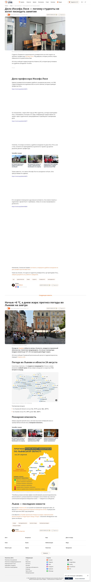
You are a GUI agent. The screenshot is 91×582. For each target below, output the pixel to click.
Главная (6, 5)
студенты (34, 279)
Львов (11, 5)
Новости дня (8, 547)
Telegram (50, 562)
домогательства (20, 279)
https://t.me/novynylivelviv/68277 (19, 121)
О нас (27, 560)
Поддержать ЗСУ (74, 2)
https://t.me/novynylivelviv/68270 (19, 176)
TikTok (70, 560)
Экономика (41, 2)
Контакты (28, 563)
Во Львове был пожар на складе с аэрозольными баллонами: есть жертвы (34, 165)
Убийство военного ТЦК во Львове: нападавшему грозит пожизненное (51, 440)
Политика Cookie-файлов (11, 567)
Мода (67, 542)
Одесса (27, 547)
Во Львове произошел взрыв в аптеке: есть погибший (17, 165)
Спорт (47, 2)
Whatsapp (50, 571)
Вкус (47, 537)
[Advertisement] (34, 71)
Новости (29, 2)
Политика (48, 547)
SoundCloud (72, 566)
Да (68, 578)
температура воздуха (44, 523)
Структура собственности (32, 567)
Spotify (71, 564)
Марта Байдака (19, 285)
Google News (72, 562)
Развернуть (45, 553)
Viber (49, 564)
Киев (6, 542)
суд (13, 279)
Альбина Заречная (20, 531)
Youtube (50, 560)
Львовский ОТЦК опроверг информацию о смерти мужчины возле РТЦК (51, 165)
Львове (21, 348)
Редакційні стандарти (10, 565)
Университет (42, 279)
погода (14, 523)
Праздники (69, 547)
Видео (60, 2)
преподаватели (51, 279)
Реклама (28, 565)
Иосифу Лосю (29, 56)
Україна (22, 2)
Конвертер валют (30, 573)
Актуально (28, 537)
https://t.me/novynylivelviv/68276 (19, 89)
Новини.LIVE (21, 357)
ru (81, 2)
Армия (34, 2)
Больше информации (80, 578)
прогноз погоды (33, 523)
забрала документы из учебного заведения (25, 274)
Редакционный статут (10, 563)
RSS (70, 569)
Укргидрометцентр (23, 523)
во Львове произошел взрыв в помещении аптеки (32, 509)
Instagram (50, 566)
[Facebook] (18, 287)
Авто (6, 537)
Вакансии (28, 561)
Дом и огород (69, 537)
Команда (28, 569)
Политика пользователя (11, 560)
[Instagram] (16, 287)
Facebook (50, 569)
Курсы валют (29, 571)
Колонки (53, 2)
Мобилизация (49, 542)
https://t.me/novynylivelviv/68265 (19, 206)
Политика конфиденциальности (13, 561)
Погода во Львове (16, 525)
